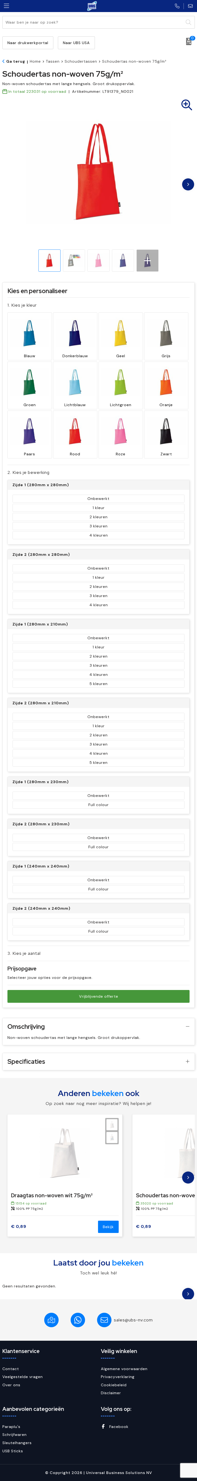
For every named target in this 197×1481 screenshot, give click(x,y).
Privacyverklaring (118, 1376)
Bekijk (108, 1226)
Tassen (53, 61)
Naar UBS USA (76, 42)
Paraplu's (11, 1426)
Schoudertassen (81, 61)
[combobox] (93, 22)
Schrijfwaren (14, 1434)
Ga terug (15, 61)
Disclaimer (111, 1392)
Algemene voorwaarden (124, 1368)
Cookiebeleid (114, 1384)
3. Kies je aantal (24, 953)
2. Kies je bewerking (28, 472)
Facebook (118, 1426)
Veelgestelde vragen (22, 1376)
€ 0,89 (18, 1226)
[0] (187, 41)
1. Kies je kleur (22, 305)
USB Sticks (12, 1451)
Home (35, 61)
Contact (10, 1368)
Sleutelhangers (17, 1442)
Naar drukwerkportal (27, 42)
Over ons (11, 1384)
